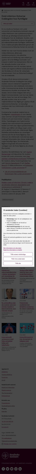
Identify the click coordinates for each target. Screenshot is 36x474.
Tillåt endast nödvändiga (18, 254)
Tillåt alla (18, 263)
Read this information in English (12, 250)
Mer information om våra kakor (12, 248)
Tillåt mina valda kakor (18, 259)
